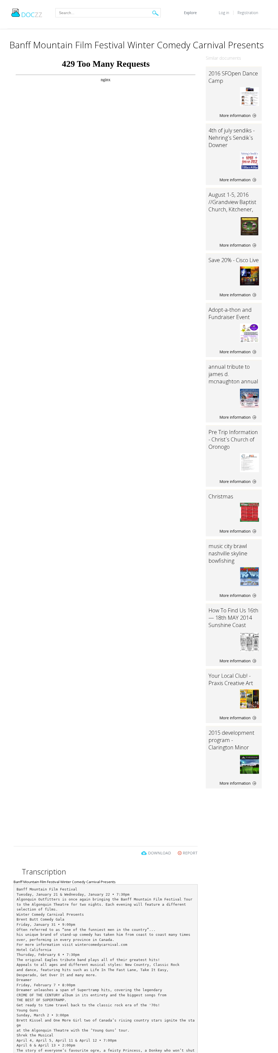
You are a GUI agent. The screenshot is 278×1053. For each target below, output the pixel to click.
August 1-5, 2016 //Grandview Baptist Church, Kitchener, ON (232, 205)
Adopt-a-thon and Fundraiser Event (230, 313)
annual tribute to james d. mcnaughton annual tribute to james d (233, 377)
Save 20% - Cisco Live (233, 260)
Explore (190, 12)
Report (190, 852)
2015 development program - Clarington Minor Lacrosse (231, 743)
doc (31, 14)
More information (235, 115)
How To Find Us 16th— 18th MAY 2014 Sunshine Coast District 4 (233, 621)
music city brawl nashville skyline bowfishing (227, 553)
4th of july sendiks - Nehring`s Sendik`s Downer (231, 138)
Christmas (220, 496)
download (159, 852)
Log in (224, 12)
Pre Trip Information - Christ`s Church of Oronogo (233, 439)
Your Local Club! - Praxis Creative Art (230, 679)
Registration (248, 12)
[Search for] (155, 13)
